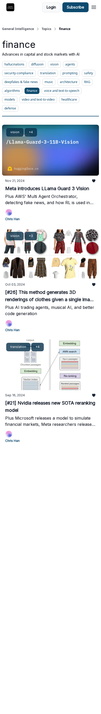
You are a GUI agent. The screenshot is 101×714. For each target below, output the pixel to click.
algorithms (12, 90)
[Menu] (94, 6)
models (9, 99)
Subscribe (75, 7)
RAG (87, 82)
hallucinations (14, 64)
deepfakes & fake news (21, 82)
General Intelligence (18, 29)
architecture (68, 82)
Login (51, 7)
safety (88, 73)
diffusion (37, 64)
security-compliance (18, 73)
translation (48, 73)
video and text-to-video (38, 99)
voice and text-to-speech (61, 90)
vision (54, 64)
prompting (69, 73)
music (49, 82)
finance (32, 90)
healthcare (69, 99)
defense (10, 108)
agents (70, 64)
